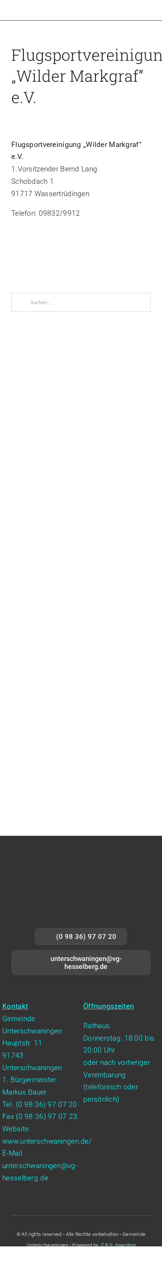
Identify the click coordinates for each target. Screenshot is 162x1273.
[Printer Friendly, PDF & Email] (32, 253)
